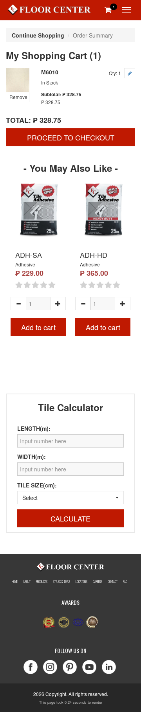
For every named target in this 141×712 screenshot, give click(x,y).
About (27, 581)
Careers (97, 581)
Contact (113, 581)
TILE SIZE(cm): (37, 485)
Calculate (70, 518)
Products (41, 581)
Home (15, 581)
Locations (81, 581)
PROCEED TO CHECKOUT (70, 137)
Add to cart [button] (38, 327)
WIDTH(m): (31, 456)
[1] (108, 9)
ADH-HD (93, 255)
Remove (18, 96)
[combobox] (70, 497)
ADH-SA (28, 255)
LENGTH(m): (34, 428)
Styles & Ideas (61, 581)
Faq (125, 581)
